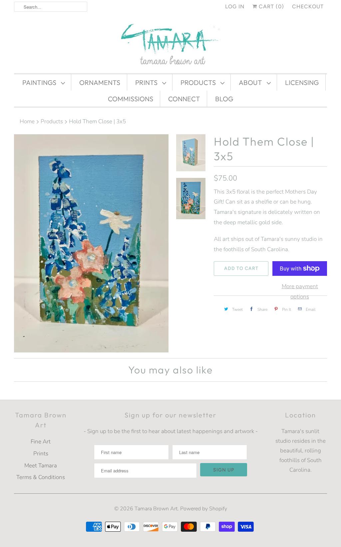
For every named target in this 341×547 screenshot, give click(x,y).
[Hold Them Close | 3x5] (91, 243)
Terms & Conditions (40, 477)
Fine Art (41, 441)
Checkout (308, 6)
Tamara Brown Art (156, 508)
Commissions (130, 99)
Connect (184, 99)
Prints (147, 82)
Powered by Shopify (203, 508)
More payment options (300, 291)
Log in (234, 6)
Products (198, 82)
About (251, 82)
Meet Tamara (40, 465)
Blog (224, 99)
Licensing (302, 82)
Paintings (40, 82)
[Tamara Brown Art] (170, 45)
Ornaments (99, 82)
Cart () (270, 6)
